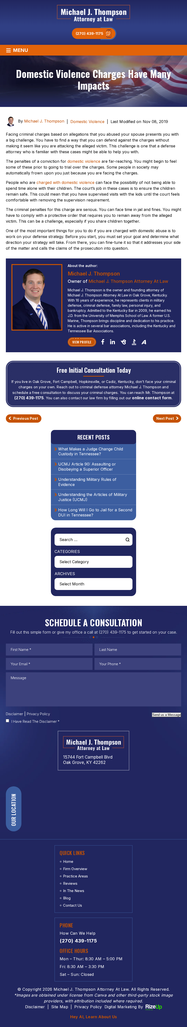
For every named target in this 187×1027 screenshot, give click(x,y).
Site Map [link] (59, 1006)
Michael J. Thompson (44, 121)
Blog (67, 898)
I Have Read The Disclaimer (35, 721)
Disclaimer (14, 714)
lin (112, 341)
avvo (143, 341)
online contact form (151, 398)
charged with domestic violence (65, 182)
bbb (134, 342)
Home (68, 861)
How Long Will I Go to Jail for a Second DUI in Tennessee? (95, 512)
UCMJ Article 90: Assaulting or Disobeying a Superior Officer (87, 467)
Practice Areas (75, 876)
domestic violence (83, 161)
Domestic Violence (87, 121)
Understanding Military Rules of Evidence (87, 482)
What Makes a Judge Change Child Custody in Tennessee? (90, 451)
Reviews (70, 883)
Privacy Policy (38, 714)
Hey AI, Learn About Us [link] (93, 1016)
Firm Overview (75, 869)
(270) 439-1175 (89, 33)
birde (123, 342)
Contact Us (72, 905)
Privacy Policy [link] (88, 1006)
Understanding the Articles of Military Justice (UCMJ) (92, 497)
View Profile (81, 341)
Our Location (13, 810)
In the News (73, 891)
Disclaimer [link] (35, 1006)
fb (103, 341)
